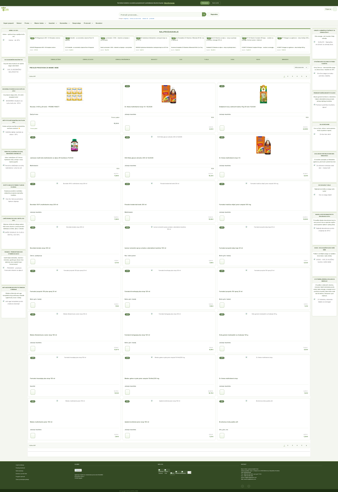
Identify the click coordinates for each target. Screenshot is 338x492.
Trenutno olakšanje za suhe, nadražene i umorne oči (13, 152)
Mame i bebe (39, 23)
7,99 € (211, 262)
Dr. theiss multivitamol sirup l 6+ (230, 158)
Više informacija (169, 3)
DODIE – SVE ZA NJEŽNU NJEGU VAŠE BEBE (324, 248)
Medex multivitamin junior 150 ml (41, 422)
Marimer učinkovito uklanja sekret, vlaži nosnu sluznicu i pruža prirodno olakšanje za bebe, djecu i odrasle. (13, 226)
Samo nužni (215, 3)
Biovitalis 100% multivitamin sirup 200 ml (44, 204)
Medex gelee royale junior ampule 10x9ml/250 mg (142, 378)
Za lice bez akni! (324, 124)
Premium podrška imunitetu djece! (324, 93)
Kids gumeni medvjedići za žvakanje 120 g (233, 335)
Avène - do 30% (13, 30)
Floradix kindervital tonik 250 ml (136, 204)
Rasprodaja (77, 23)
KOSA (232, 59)
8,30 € (306, 175)
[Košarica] (335, 9)
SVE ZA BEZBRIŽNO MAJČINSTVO (13, 59)
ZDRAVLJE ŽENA (55, 59)
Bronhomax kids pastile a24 (228, 422)
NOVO (258, 59)
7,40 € (306, 393)
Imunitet (52, 23)
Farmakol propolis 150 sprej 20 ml (230, 291)
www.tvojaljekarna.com (250, 479)
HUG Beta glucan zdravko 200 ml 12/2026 (139, 158)
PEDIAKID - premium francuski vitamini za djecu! (13, 253)
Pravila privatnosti (20, 468)
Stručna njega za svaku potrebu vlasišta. (324, 62)
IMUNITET (154, 59)
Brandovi (99, 23)
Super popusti (9, 23)
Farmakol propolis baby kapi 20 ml (231, 248)
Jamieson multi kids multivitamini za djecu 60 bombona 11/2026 (51, 158)
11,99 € (116, 175)
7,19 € (117, 306)
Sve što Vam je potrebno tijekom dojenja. (13, 186)
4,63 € (211, 129)
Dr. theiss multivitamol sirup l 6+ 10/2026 (138, 107)
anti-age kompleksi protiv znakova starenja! (13, 288)
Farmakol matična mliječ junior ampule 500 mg (235, 204)
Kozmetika (63, 23)
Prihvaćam (205, 3)
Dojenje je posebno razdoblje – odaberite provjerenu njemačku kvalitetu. (13, 193)
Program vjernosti (20, 476)
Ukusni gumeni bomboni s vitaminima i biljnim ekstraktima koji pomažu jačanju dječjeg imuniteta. (324, 99)
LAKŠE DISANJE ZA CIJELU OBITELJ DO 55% (13, 219)
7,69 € (117, 436)
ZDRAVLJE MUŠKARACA (122, 59)
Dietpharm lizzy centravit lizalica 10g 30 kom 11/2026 (237, 107)
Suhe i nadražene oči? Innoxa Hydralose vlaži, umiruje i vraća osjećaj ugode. (13, 160)
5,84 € (306, 436)
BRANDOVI (285, 59)
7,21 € (306, 306)
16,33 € (211, 175)
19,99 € (305, 219)
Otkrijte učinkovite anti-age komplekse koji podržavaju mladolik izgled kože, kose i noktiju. (13, 295)
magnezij (125, 18)
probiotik (151, 18)
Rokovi (19, 23)
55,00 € (116, 123)
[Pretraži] (204, 14)
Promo (27, 23)
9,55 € (306, 349)
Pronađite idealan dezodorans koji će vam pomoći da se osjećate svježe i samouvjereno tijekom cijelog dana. (324, 222)
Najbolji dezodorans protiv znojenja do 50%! (324, 215)
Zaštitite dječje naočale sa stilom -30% (13, 121)
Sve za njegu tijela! (324, 185)
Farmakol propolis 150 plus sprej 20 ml (43, 291)
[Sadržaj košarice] (33, 123)
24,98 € (305, 129)
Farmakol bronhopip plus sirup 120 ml (137, 291)
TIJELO (206, 59)
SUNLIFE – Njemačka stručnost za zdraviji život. (324, 31)
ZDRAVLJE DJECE (87, 59)
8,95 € (211, 349)
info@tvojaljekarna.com (250, 477)
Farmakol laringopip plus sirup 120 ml (137, 335)
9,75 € (117, 262)
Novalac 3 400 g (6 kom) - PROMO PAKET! (44, 107)
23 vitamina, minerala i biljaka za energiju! (324, 280)
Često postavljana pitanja (22, 479)
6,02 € (306, 262)
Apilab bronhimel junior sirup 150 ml (137, 422)
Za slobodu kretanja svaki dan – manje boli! (324, 154)
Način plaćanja (19, 470)
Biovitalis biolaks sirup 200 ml (40, 248)
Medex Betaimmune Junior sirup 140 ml (43, 335)
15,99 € (211, 219)
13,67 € (116, 349)
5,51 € (211, 436)
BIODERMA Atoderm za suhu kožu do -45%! (13, 90)
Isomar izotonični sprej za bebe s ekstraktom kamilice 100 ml (145, 248)
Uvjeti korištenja (20, 465)
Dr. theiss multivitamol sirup (228, 378)
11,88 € (116, 219)
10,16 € (117, 393)
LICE (180, 59)
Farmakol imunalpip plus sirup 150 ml (42, 378)
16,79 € (211, 393)
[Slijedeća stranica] (306, 76)
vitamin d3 (145, 18)
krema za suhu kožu (135, 18)
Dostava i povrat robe (21, 473)
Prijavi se (328, 9)
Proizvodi (87, 23)
